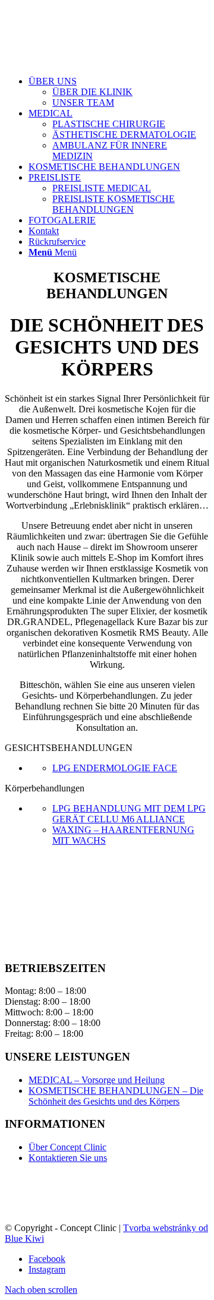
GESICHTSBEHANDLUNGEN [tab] (69, 748)
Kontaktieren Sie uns (68, 1158)
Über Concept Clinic (67, 1147)
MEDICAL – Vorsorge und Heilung (97, 1080)
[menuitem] (119, 92)
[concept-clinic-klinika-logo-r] (94, 61)
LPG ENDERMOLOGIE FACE (114, 768)
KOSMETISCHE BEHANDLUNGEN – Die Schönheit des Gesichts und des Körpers (116, 1096)
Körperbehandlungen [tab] (44, 788)
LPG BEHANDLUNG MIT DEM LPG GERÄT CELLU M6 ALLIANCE (129, 813)
